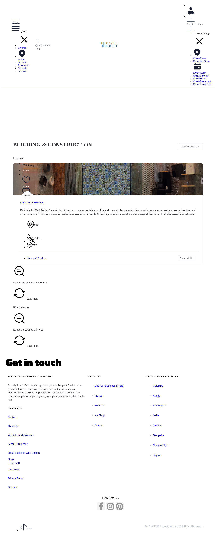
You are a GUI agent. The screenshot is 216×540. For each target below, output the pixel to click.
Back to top (25, 528)
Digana (157, 455)
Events (98, 425)
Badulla (157, 425)
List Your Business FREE (109, 385)
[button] (24, 45)
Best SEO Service (18, 444)
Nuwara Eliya (160, 445)
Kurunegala (159, 405)
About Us (13, 426)
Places (98, 395)
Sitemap (12, 487)
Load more (32, 298)
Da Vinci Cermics (31, 202)
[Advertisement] (108, 112)
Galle (156, 415)
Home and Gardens (36, 258)
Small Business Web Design (24, 452)
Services (99, 405)
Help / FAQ (14, 463)
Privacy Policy (16, 478)
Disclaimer (14, 469)
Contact (12, 417)
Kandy (156, 395)
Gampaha (158, 435)
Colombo (158, 385)
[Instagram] (110, 506)
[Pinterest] (120, 506)
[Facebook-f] (101, 506)
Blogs (11, 459)
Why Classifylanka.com (21, 435)
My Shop (100, 415)
